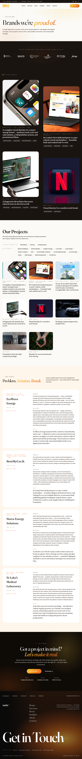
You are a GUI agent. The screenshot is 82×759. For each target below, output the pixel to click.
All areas (15, 750)
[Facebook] (78, 1)
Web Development (40, 255)
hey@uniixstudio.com (73, 696)
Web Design (28, 255)
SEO (32, 252)
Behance (32, 696)
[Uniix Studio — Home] (6, 5)
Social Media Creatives (43, 252)
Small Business (42, 245)
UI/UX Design (73, 252)
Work (36, 6)
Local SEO (59, 249)
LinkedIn (14, 696)
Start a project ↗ (34, 671)
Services (29, 6)
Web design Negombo (24, 750)
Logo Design (69, 249)
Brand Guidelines (23, 249)
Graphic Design (47, 249)
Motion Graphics (23, 252)
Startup (32, 245)
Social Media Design (60, 252)
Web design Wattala (48, 750)
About (48, 6)
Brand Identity (35, 249)
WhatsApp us (49, 671)
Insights (42, 6)
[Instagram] (73, 1)
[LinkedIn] (76, 1)
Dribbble (40, 696)
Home (23, 6)
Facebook (24, 696)
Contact (54, 6)
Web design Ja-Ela (37, 750)
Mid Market (23, 245)
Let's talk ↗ (74, 6)
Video (19, 255)
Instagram (6, 696)
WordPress (52, 255)
